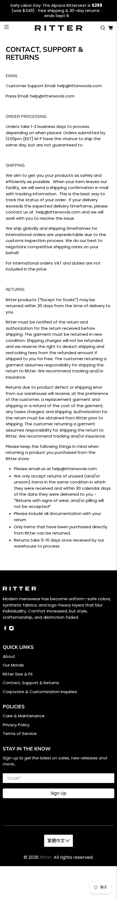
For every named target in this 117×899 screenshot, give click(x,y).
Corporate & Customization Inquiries (40, 691)
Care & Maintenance (24, 716)
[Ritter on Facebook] (5, 629)
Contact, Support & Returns (31, 683)
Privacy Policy (16, 725)
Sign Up (58, 793)
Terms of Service (20, 733)
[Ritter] (58, 28)
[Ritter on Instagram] (11, 629)
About (9, 656)
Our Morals (13, 665)
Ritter (46, 857)
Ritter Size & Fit (18, 674)
